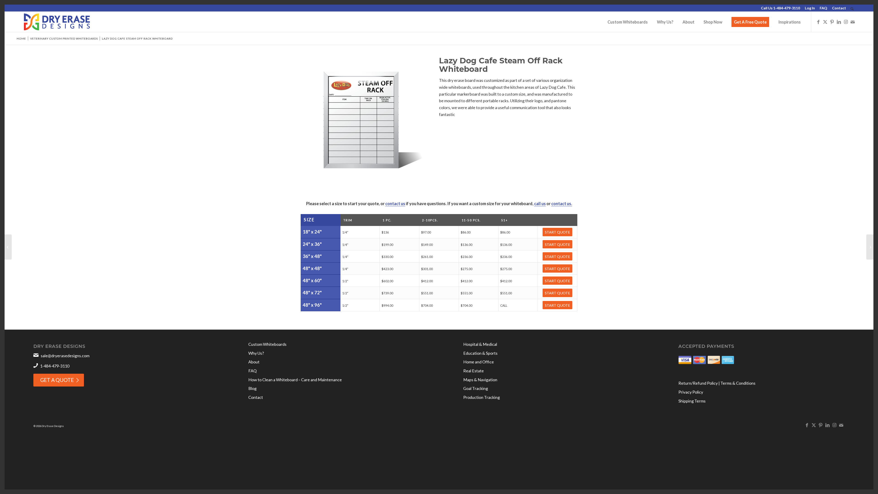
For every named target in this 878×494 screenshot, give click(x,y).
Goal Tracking (475, 388)
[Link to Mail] (852, 21)
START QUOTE (557, 232)
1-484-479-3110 (54, 365)
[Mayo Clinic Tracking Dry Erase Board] (869, 247)
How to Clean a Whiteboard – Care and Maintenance (295, 379)
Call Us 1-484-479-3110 (780, 8)
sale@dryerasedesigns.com (65, 355)
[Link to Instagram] (845, 21)
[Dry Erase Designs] (57, 22)
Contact (839, 8)
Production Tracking (481, 397)
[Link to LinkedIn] (838, 21)
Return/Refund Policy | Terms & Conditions (716, 383)
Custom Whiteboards (267, 344)
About (254, 361)
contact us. (561, 203)
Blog (252, 388)
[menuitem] (781, 8)
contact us (395, 203)
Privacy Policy (690, 392)
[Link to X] (825, 21)
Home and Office (478, 361)
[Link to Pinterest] (832, 21)
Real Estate (473, 370)
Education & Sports (480, 353)
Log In (810, 8)
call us (540, 203)
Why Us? (256, 353)
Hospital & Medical (480, 344)
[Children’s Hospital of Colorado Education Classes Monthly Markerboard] (8, 247)
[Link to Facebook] (818, 21)
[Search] (852, 9)
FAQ (823, 8)
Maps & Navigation (480, 379)
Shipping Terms (692, 400)
